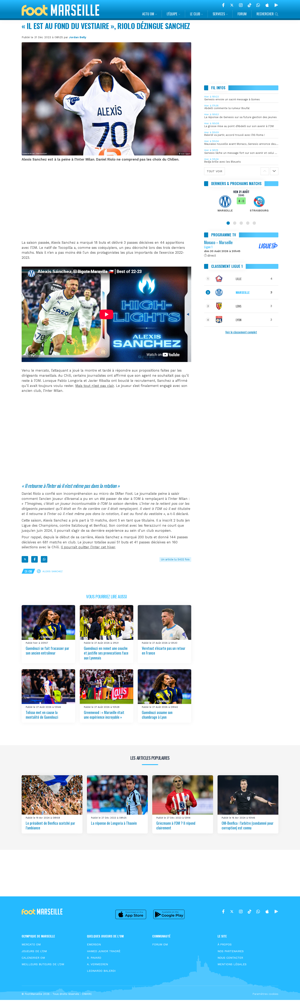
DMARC (87, 993)
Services (219, 13)
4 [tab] (247, 223)
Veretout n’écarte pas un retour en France (163, 650)
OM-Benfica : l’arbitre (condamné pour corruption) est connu (247, 825)
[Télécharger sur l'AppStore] (267, 5)
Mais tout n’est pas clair (94, 386)
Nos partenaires (231, 951)
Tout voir (214, 171)
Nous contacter (230, 957)
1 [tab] (228, 223)
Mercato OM (31, 944)
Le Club (195, 13)
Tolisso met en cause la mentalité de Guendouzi (42, 715)
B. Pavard (94, 957)
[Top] (289, 993)
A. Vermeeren (97, 964)
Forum (242, 13)
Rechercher (265, 13)
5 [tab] (254, 223)
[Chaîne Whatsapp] (258, 5)
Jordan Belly (77, 37)
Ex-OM (28, 571)
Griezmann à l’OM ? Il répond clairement (175, 825)
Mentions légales (232, 964)
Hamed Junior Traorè (103, 951)
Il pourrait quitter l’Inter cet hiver (88, 547)
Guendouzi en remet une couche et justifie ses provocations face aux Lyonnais (106, 652)
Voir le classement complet (241, 332)
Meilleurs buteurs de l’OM (43, 964)
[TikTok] (249, 5)
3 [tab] (241, 223)
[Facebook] (223, 5)
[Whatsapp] (44, 559)
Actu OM (148, 13)
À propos (225, 944)
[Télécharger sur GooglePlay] (276, 5)
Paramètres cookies (265, 993)
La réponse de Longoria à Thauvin (114, 823)
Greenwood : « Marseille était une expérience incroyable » (104, 715)
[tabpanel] (241, 203)
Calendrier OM (33, 957)
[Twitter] (232, 5)
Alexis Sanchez (52, 571)
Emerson (94, 944)
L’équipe (172, 13)
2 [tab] (234, 223)
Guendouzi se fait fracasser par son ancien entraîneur (47, 650)
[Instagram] (241, 5)
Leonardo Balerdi (101, 970)
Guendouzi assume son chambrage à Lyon (157, 715)
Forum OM (160, 944)
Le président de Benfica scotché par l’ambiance (50, 825)
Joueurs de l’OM (34, 951)
